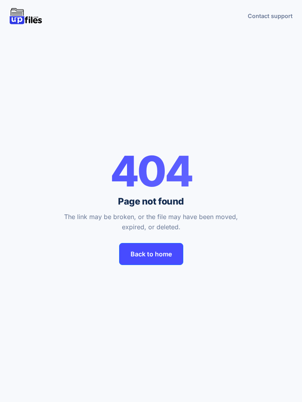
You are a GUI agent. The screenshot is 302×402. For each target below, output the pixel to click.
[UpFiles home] (25, 16)
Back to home (151, 254)
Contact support (270, 16)
